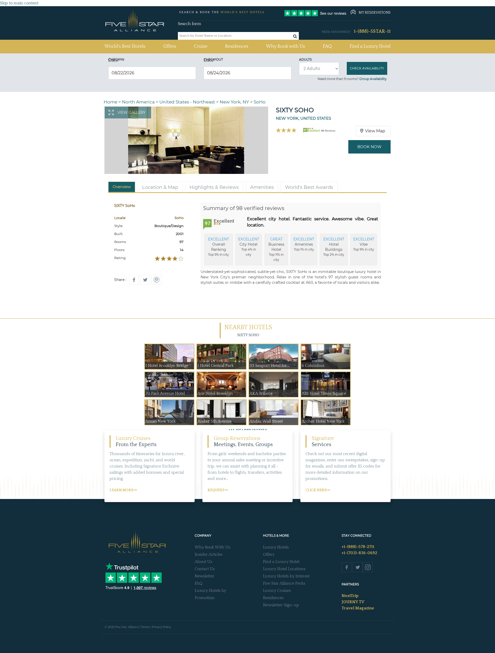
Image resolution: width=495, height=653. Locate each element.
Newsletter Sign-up (281, 605)
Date (114, 60)
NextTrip (350, 595)
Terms (145, 627)
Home (110, 101)
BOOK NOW (369, 146)
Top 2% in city (333, 246)
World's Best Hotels (124, 46)
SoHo (260, 101)
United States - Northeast (187, 101)
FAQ (327, 46)
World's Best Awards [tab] (309, 187)
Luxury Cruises (277, 590)
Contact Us (205, 569)
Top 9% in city (218, 246)
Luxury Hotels (276, 547)
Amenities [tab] (262, 187)
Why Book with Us (285, 46)
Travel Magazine (358, 608)
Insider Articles (208, 554)
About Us (203, 561)
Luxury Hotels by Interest (286, 576)
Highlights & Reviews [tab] (214, 187)
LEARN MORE (121, 490)
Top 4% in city (248, 246)
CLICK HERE (316, 490)
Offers (169, 46)
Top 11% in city (276, 249)
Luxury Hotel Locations (284, 569)
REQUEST (216, 490)
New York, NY (234, 101)
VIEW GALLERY (131, 112)
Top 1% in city (303, 244)
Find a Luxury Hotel (370, 46)
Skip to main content (19, 3)
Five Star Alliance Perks (284, 583)
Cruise (200, 46)
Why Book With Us (212, 547)
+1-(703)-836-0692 (359, 553)
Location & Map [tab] (160, 187)
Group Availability (373, 79)
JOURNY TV (353, 602)
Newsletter (204, 576)
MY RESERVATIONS (375, 13)
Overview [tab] (122, 186)
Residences (236, 46)
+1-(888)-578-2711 (358, 546)
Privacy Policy (161, 627)
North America (138, 101)
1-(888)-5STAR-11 (372, 31)
